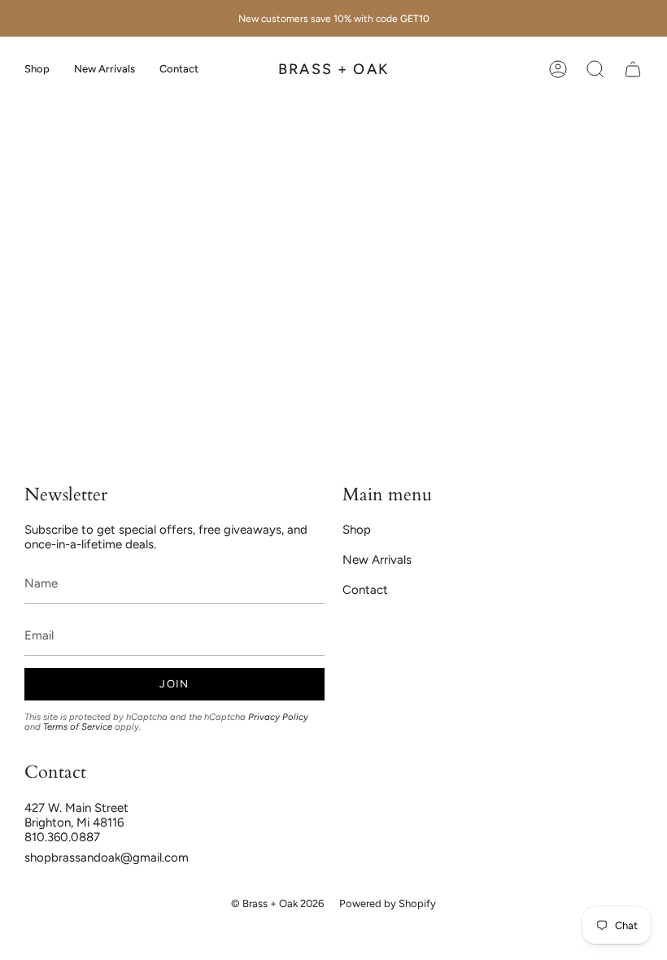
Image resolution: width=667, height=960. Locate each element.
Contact (365, 590)
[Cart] (633, 69)
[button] (37, 69)
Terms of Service (77, 726)
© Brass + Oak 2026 (277, 903)
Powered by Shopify (387, 903)
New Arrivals (377, 559)
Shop (356, 529)
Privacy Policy (278, 716)
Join (174, 684)
